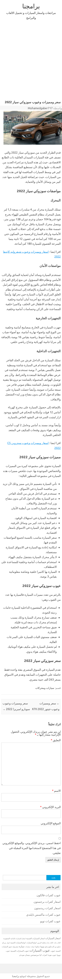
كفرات (44, 955)
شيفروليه (15, 947)
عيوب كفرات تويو (50, 921)
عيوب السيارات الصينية (19, 951)
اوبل (8, 943)
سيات (32, 947)
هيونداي (21, 955)
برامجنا (31, 6)
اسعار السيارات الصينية (35, 938)
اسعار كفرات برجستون (47, 901)
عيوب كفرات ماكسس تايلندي (43, 914)
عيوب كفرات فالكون (49, 895)
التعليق (56, 740)
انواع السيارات (31, 943)
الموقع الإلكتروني (51, 823)
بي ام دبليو (52, 947)
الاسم (56, 790)
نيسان (27, 955)
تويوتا (42, 947)
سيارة (21, 946)
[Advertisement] (31, 66)
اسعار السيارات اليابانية (18, 938)
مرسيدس (35, 955)
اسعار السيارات (53, 938)
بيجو (46, 947)
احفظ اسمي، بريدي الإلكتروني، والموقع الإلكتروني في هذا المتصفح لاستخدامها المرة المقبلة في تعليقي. (31, 847)
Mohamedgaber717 (40, 108)
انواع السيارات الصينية (18, 943)
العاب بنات (57, 943)
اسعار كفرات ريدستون (47, 908)
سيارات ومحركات (44, 687)
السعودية (6, 938)
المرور (39, 943)
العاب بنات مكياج (47, 943)
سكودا (37, 947)
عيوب (53, 951)
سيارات (27, 947)
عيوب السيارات (39, 950)
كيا (40, 955)
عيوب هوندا (52, 955)
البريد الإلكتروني (50, 806)
